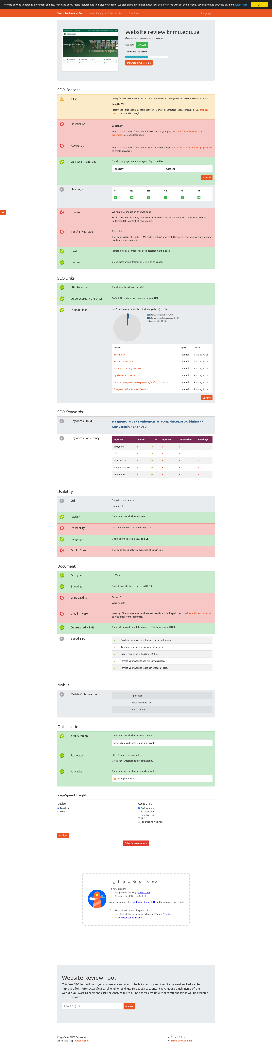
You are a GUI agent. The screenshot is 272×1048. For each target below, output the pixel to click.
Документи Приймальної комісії (131, 389)
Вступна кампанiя (123, 361)
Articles (109, 13)
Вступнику (119, 354)
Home (91, 13)
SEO (143, 818)
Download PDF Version (139, 63)
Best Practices (148, 815)
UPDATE (142, 45)
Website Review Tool (70, 13)
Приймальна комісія (124, 375)
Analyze (63, 835)
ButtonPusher (82, 1040)
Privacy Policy (178, 1037)
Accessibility (147, 811)
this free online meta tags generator (194, 147)
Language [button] (206, 13)
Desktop (64, 808)
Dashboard (134, 13)
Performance (147, 808)
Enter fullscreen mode (136, 843)
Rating (99, 13)
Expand (207, 177)
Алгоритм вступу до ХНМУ (128, 368)
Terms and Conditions (182, 1040)
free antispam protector (199, 613)
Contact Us (121, 13)
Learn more (241, 4)
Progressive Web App (152, 822)
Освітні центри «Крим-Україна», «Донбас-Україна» (141, 382)
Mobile (63, 811)
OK (259, 4)
